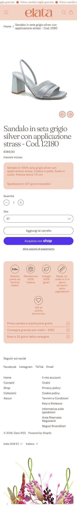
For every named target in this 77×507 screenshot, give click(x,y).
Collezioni (10, 393)
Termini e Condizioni (55, 398)
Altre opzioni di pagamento (38, 248)
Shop (7, 388)
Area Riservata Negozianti (51, 419)
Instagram (25, 367)
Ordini (46, 383)
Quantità (9, 196)
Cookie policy (51, 393)
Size (6, 211)
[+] (21, 202)
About (8, 398)
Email (50, 367)
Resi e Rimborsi (52, 403)
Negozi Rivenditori (54, 426)
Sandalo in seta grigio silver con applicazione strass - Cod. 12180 (36, 26)
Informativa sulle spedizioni (53, 410)
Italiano (30, 443)
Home (7, 26)
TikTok (39, 367)
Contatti (9, 383)
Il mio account (51, 377)
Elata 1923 (20, 433)
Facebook (10, 367)
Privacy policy (51, 388)
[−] (6, 202)
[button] (63, 12)
